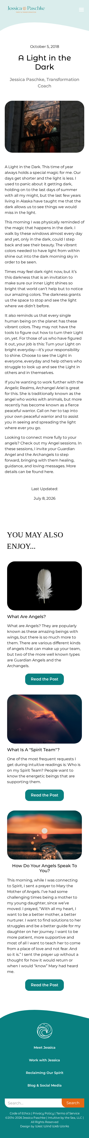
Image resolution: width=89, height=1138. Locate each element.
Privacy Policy (43, 1113)
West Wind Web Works (52, 1126)
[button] (80, 9)
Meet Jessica (45, 1047)
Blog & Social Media (45, 1085)
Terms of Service (68, 1113)
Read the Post (44, 679)
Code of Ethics (20, 1113)
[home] (25, 9)
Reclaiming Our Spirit (44, 1073)
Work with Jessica (44, 1060)
